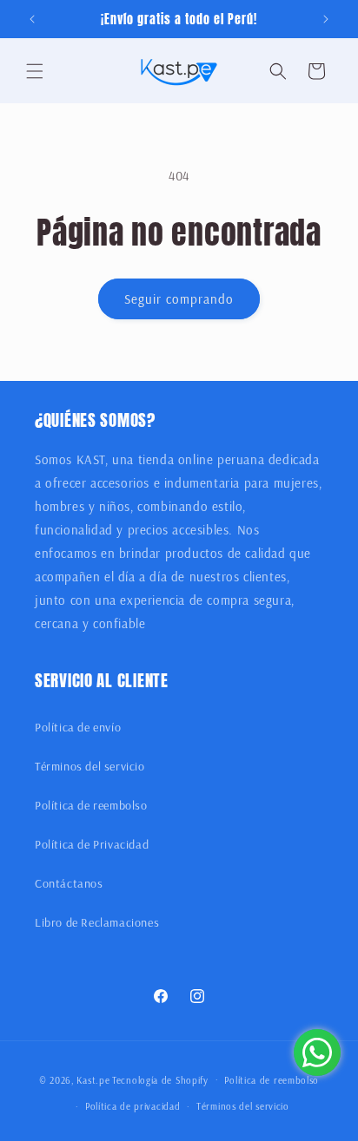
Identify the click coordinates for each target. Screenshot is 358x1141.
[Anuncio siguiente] (326, 19)
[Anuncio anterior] (32, 19)
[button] (35, 71)
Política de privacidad (132, 1106)
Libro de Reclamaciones (97, 922)
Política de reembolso (91, 805)
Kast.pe (92, 1079)
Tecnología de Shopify (160, 1079)
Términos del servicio (90, 766)
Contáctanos (69, 883)
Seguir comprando (179, 299)
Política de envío (78, 727)
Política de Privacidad (92, 844)
